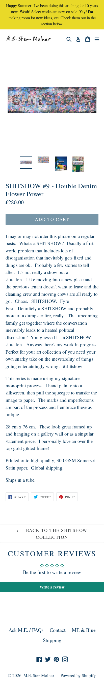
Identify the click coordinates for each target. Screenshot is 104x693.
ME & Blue (84, 630)
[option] (26, 162)
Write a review (52, 587)
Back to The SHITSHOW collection (55, 533)
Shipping (52, 640)
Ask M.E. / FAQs (26, 630)
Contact (58, 630)
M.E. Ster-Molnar (38, 675)
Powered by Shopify (78, 675)
